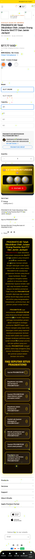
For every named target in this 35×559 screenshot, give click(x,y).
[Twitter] (11, 232)
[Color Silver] (16, 65)
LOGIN (10, 555)
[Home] (13, 6)
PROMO (3, 555)
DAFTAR (16, 555)
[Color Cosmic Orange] (3, 64)
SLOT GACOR (7, 96)
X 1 (4, 107)
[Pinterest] (14, 232)
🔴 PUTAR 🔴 (17, 188)
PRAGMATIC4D (11, 252)
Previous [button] (2, 2)
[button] (2, 6)
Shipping (10, 48)
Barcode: (14, 35)
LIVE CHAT (30, 556)
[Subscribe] (28, 537)
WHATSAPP (24, 555)
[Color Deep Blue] (10, 65)
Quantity (4, 154)
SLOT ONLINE (7, 89)
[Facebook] (8, 232)
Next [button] (33, 2)
